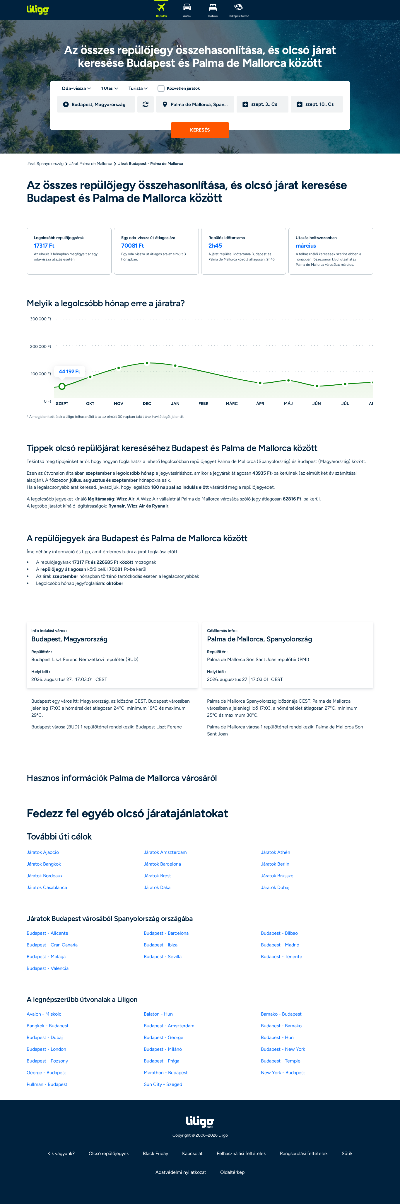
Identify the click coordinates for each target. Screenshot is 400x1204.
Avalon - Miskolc (44, 1014)
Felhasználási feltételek (241, 1153)
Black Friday (155, 1153)
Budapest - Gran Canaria (52, 945)
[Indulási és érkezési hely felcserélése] (145, 104)
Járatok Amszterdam (165, 852)
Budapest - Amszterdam (169, 1025)
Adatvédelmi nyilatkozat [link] (180, 1172)
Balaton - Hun (158, 1014)
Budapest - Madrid (280, 945)
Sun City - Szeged (163, 1084)
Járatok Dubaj (275, 887)
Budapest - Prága (161, 1061)
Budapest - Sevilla (163, 956)
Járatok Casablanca (47, 887)
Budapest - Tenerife (281, 956)
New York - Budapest (283, 1072)
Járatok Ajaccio (43, 852)
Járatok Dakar (158, 887)
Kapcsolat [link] (192, 1153)
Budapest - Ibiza (160, 945)
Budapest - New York (283, 1049)
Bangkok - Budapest (48, 1025)
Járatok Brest (157, 875)
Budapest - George (163, 1037)
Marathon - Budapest (166, 1072)
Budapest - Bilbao (279, 933)
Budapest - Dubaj (45, 1037)
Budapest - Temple (280, 1061)
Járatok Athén (275, 852)
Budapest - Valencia (48, 968)
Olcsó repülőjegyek (109, 1153)
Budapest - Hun (277, 1037)
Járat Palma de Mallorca (90, 163)
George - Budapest (46, 1072)
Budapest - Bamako (281, 1025)
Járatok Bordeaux (45, 875)
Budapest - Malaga (46, 956)
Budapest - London (46, 1049)
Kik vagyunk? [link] (61, 1153)
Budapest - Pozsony (47, 1061)
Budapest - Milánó (163, 1049)
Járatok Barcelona (162, 864)
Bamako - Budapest (281, 1014)
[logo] (38, 10)
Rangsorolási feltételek (304, 1153)
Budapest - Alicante (47, 933)
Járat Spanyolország (45, 163)
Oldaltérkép (232, 1172)
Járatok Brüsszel (278, 875)
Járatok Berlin (275, 864)
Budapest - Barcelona (166, 933)
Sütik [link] (347, 1153)
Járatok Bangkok (44, 864)
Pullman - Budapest (47, 1084)
